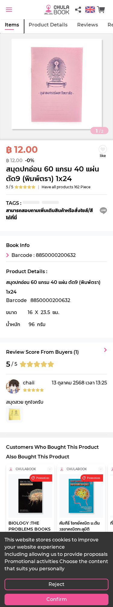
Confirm (56, 599)
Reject (56, 584)
